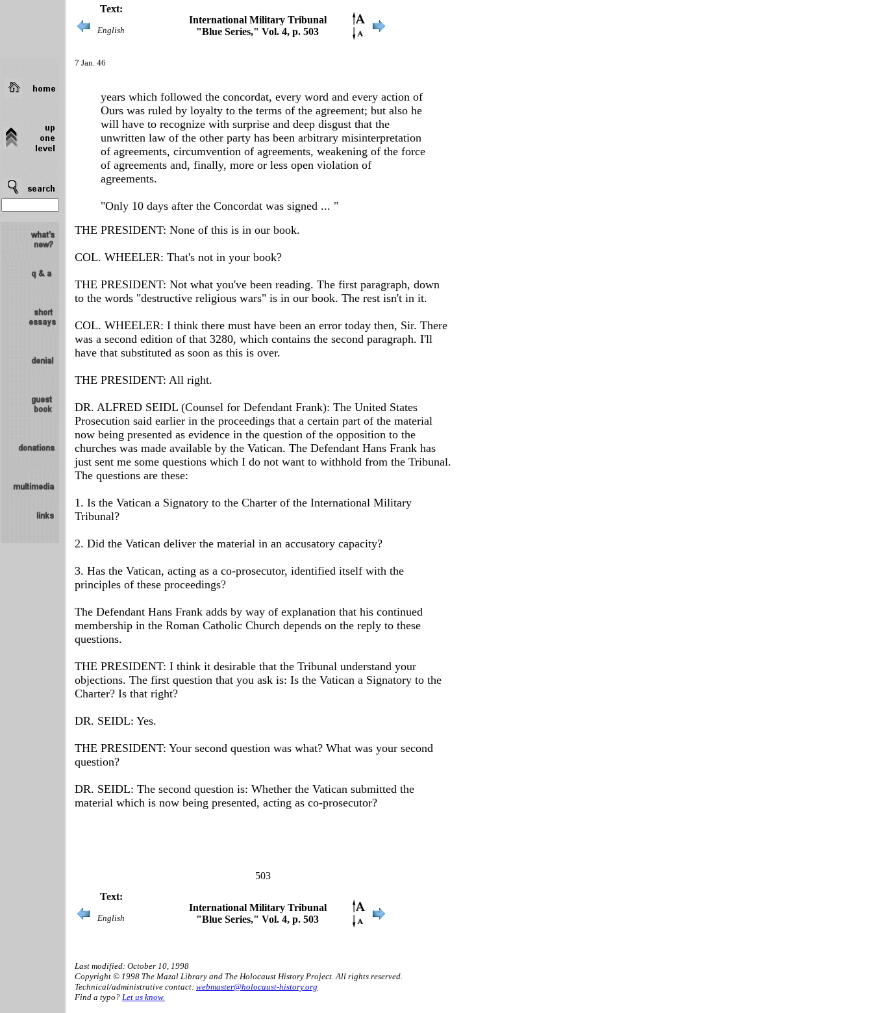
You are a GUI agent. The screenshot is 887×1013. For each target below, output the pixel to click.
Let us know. (143, 997)
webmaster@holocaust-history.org (257, 987)
